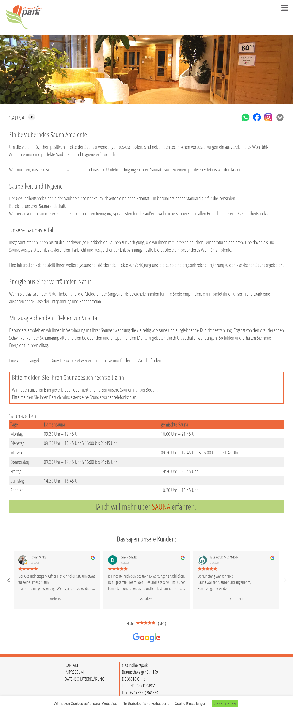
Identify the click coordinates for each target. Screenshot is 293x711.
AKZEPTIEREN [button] (225, 703)
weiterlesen (57, 598)
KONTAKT (71, 665)
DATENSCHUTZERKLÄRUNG (85, 679)
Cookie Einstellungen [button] (190, 703)
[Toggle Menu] (285, 8)
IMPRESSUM (74, 672)
